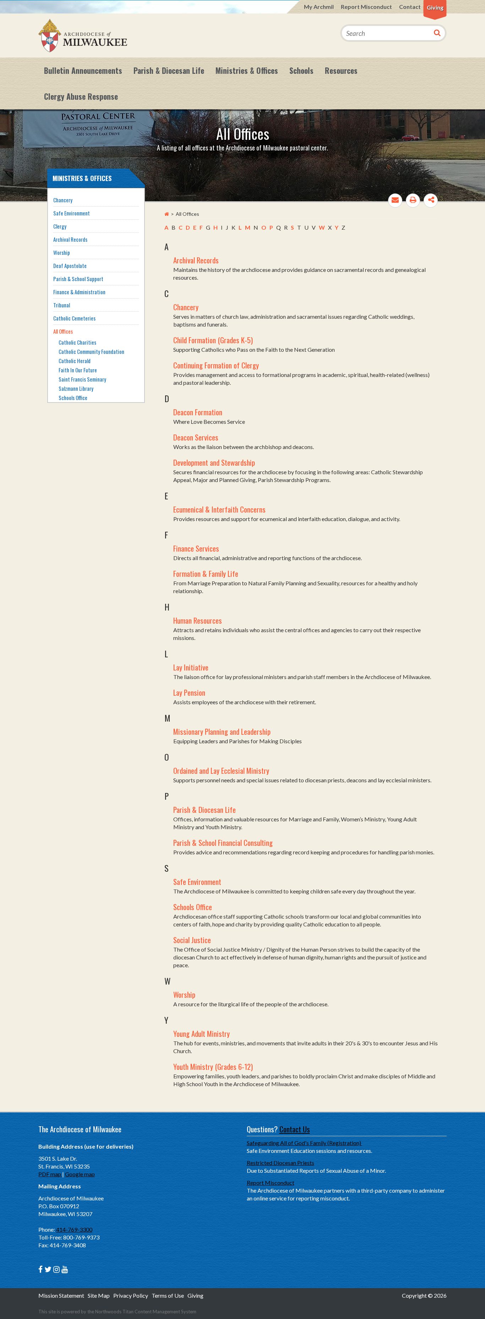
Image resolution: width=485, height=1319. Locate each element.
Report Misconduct (366, 6)
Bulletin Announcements (83, 70)
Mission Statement (61, 1295)
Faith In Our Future (78, 370)
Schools (301, 70)
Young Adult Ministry (201, 1033)
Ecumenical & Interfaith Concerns (219, 509)
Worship (184, 994)
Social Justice (192, 939)
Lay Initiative (190, 667)
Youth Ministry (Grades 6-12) (213, 1066)
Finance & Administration (79, 292)
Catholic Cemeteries (74, 318)
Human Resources (197, 620)
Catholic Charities (77, 342)
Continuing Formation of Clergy (216, 365)
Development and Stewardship (214, 462)
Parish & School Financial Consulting (223, 842)
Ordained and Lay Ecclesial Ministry (221, 770)
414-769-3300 (74, 1229)
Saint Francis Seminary (82, 379)
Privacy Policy (130, 1295)
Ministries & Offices (247, 70)
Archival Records (196, 260)
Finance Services (196, 548)
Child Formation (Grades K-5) (213, 339)
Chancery (185, 306)
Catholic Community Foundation (91, 351)
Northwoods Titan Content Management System (145, 1311)
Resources (341, 70)
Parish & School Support (78, 279)
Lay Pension (189, 692)
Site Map (99, 1295)
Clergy (59, 226)
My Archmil (319, 6)
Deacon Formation (197, 411)
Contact (410, 6)
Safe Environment (197, 881)
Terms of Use (168, 1295)
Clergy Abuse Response (81, 96)
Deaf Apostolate (70, 265)
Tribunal (61, 305)
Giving (435, 7)
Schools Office (192, 906)
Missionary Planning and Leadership (222, 731)
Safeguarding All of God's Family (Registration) (304, 1142)
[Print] (413, 200)
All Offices (63, 331)
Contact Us (294, 1128)
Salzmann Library (76, 388)
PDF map (50, 1174)
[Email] (395, 200)
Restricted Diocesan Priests (280, 1162)
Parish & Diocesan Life (168, 70)
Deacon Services (195, 437)
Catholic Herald (75, 361)
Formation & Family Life (205, 573)
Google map (80, 1174)
